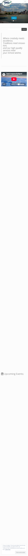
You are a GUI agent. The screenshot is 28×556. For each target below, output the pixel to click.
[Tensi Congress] (7, 1)
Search (24, 29)
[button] (2, 11)
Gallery (14, 18)
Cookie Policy (7, 549)
